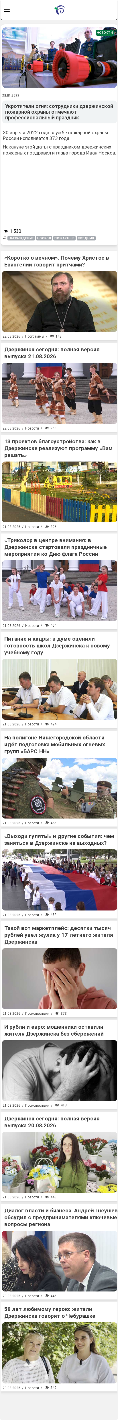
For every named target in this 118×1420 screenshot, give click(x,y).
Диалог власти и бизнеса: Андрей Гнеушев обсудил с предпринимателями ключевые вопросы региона (61, 1217)
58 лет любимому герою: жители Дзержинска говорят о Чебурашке (49, 1312)
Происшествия (37, 1014)
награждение (21, 238)
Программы (34, 336)
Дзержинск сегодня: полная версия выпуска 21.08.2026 (52, 353)
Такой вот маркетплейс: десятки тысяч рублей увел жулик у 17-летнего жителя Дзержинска (58, 935)
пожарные (64, 238)
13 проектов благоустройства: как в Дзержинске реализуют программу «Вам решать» (58, 448)
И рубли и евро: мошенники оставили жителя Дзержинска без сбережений (54, 1030)
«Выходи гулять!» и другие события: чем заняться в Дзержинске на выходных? (59, 839)
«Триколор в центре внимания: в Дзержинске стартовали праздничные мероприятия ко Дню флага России (55, 547)
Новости (105, 33)
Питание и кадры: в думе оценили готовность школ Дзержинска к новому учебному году (57, 645)
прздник (86, 238)
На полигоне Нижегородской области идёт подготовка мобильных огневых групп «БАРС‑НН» (54, 744)
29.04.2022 (10, 95)
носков (44, 238)
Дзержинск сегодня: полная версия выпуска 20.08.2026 (52, 1122)
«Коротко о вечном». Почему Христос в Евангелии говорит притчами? (56, 261)
